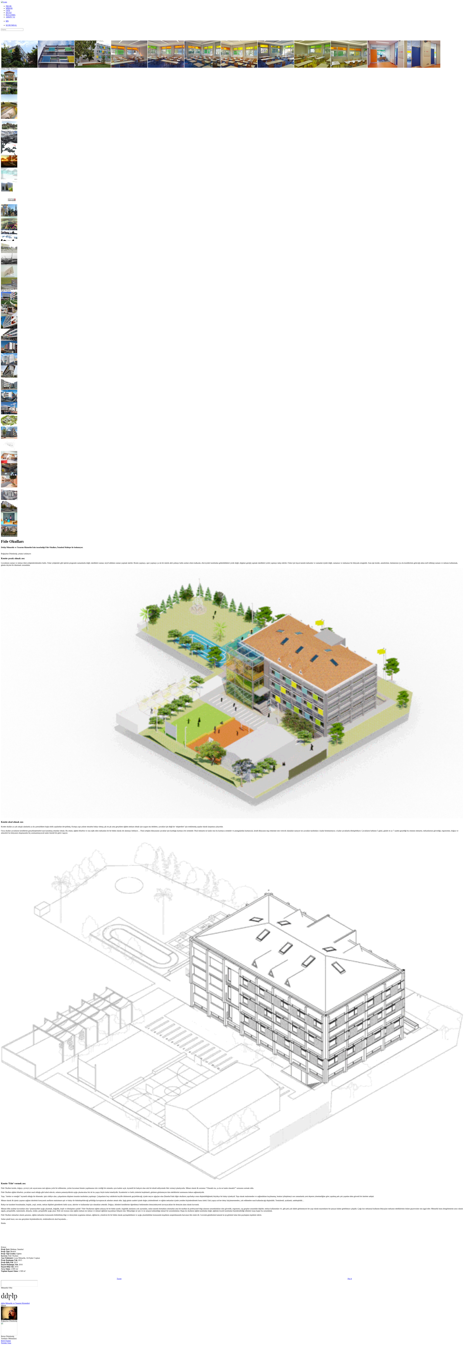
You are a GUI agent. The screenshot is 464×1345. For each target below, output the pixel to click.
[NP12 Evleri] (9, 81)
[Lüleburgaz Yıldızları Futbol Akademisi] (9, 228)
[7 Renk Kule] (9, 167)
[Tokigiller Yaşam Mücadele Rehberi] (9, 277)
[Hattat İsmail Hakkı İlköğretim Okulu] (9, 475)
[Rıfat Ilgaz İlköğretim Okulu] (9, 438)
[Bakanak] (9, 216)
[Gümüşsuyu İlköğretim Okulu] (9, 536)
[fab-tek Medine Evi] (9, 191)
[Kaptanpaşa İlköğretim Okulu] (9, 401)
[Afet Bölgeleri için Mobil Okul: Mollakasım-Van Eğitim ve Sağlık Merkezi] (9, 179)
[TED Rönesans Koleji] (9, 303)
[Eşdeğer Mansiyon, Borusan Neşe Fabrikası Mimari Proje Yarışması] (9, 118)
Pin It (350, 1279)
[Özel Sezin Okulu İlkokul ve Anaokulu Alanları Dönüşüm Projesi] (9, 487)
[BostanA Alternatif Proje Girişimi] (9, 204)
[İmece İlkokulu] (9, 414)
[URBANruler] (9, 265)
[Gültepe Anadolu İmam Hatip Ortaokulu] (9, 389)
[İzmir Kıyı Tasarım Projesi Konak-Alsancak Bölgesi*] (9, 155)
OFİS (8, 10)
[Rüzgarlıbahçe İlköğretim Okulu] (9, 352)
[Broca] (9, 463)
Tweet (119, 1279)
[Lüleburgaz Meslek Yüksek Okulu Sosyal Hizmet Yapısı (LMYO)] (9, 289)
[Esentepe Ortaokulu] (9, 499)
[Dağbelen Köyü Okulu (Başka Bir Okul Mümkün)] (9, 130)
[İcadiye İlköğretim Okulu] (9, 512)
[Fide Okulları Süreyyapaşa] (9, 94)
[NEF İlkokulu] (9, 328)
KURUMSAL (11, 25)
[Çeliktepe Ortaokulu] (9, 450)
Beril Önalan (6, 1341)
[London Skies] (9, 240)
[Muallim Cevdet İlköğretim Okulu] (9, 377)
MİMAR (9, 8)
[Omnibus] (9, 524)
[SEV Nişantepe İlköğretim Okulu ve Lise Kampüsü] (9, 426)
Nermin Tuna (6, 1343)
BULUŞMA (10, 15)
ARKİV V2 (10, 17)
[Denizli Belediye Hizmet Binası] (9, 252)
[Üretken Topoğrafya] (9, 106)
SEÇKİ (8, 13)
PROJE (9, 6)
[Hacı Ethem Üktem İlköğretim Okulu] (9, 365)
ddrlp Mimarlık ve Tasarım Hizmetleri (15, 1303)
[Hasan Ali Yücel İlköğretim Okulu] (9, 340)
